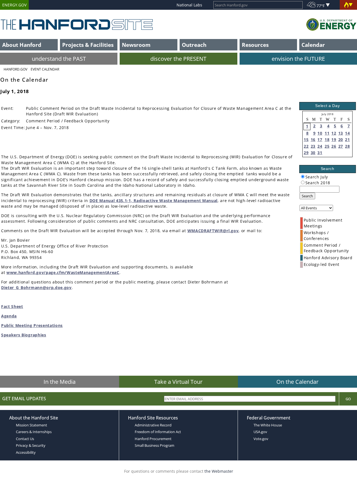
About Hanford (21, 44)
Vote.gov (261, 438)
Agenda (9, 316)
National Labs (189, 5)
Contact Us (25, 438)
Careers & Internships (34, 431)
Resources (255, 44)
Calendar (313, 44)
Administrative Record (153, 425)
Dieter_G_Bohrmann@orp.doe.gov (36, 287)
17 (319, 139)
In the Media (60, 381)
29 (306, 152)
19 (333, 139)
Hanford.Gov (15, 69)
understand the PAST (59, 58)
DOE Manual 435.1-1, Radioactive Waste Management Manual (154, 200)
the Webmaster (218, 471)
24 (319, 146)
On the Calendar (297, 381)
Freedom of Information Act (158, 431)
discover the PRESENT (178, 58)
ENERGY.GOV (14, 5)
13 (340, 133)
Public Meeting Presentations (32, 325)
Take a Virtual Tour (178, 381)
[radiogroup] (303, 176)
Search (307, 195)
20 (340, 139)
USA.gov (260, 431)
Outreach (194, 44)
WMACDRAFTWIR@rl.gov (213, 230)
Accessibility (26, 452)
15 (306, 139)
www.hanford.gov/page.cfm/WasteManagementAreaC (62, 272)
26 (333, 146)
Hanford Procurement (153, 438)
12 (333, 133)
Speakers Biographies (23, 335)
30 (313, 152)
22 (306, 146)
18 (327, 139)
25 (327, 146)
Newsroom (136, 44)
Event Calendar (45, 69)
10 (319, 133)
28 (347, 146)
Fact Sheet (12, 306)
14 (347, 133)
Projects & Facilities (88, 44)
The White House (268, 425)
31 (319, 152)
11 (327, 133)
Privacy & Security (30, 445)
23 (313, 146)
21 (347, 139)
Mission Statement (31, 425)
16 (313, 139)
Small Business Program (154, 445)
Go (348, 398)
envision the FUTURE (298, 58)
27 (340, 146)
